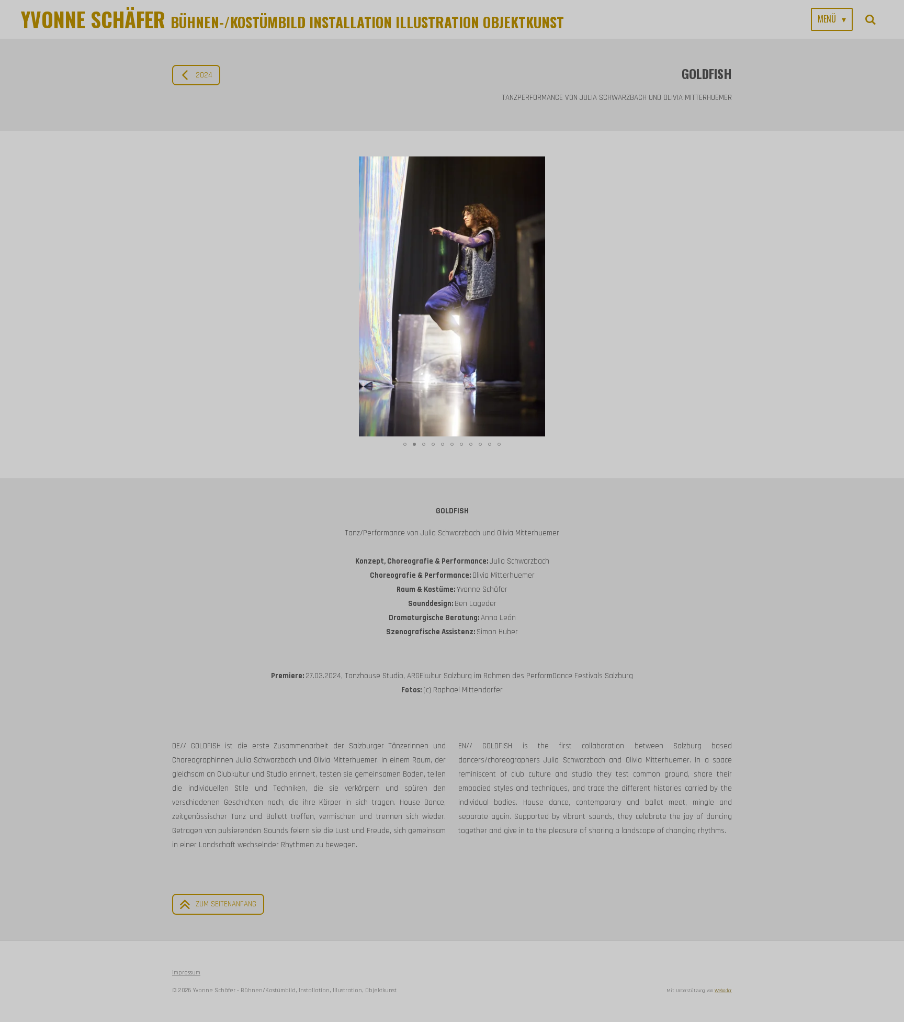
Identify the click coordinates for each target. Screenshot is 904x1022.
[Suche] (870, 19)
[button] (722, 166)
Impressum (186, 972)
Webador (723, 990)
